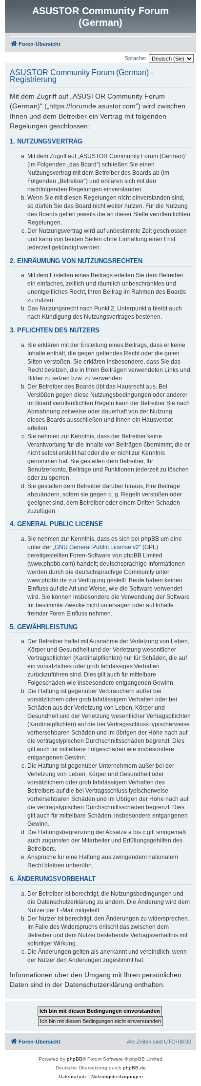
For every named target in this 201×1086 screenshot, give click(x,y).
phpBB (74, 1059)
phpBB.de (134, 1067)
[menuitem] (73, 1076)
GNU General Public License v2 (97, 547)
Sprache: (135, 58)
